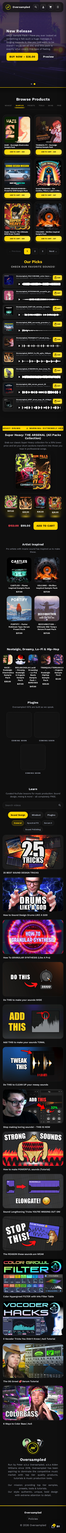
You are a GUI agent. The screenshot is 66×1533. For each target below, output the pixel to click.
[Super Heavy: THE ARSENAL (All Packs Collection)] (33, 471)
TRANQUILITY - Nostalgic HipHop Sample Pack (46, 146)
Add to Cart (46, 525)
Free (59, 105)
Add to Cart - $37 (48, 238)
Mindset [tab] (36, 815)
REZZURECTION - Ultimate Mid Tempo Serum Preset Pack (47, 626)
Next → (53, 251)
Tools (41, 105)
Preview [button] (48, 56)
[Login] (43, 7)
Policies (33, 1518)
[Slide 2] (34, 84)
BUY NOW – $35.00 (22, 56)
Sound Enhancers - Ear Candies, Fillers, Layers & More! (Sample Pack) (49, 191)
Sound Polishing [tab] (33, 829)
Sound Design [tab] (18, 815)
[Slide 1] (31, 84)
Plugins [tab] (51, 815)
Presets (31, 105)
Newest (8, 105)
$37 (58, 293)
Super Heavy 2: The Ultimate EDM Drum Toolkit (16, 233)
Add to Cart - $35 (17, 152)
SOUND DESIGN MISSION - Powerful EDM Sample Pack (16, 190)
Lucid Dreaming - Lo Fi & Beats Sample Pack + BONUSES (33, 675)
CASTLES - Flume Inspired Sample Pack (19, 586)
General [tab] (18, 823)
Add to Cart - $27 (48, 195)
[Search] (36, 7)
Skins (50, 105)
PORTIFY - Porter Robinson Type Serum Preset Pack (19, 626)
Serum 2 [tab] (48, 823)
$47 (58, 370)
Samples (20, 105)
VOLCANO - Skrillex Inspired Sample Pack (47, 586)
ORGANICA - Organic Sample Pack (58, 671)
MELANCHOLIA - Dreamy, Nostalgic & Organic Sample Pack (20, 673)
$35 (58, 278)
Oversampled (21, 7)
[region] (33, 43)
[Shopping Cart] (51, 7)
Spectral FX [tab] (33, 823)
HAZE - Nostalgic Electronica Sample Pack (8, 672)
